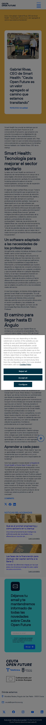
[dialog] (23, 362)
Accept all (23, 378)
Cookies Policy (25, 364)
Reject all (23, 371)
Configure (23, 384)
